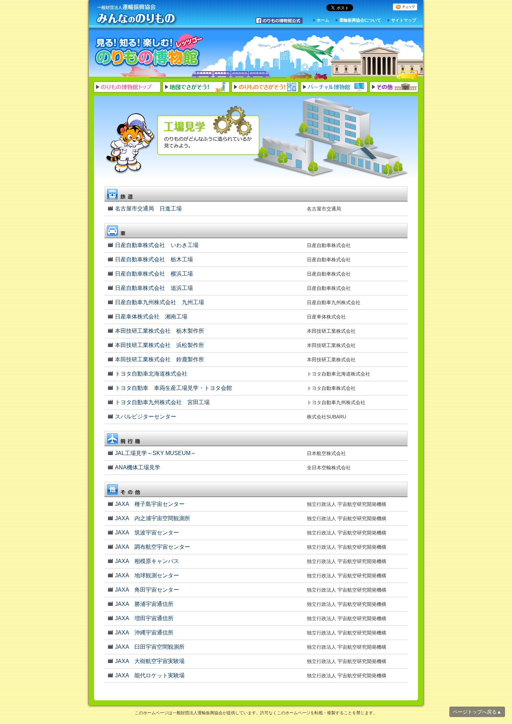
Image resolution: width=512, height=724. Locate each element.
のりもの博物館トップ (127, 87)
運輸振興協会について (360, 20)
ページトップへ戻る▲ (477, 712)
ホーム (323, 20)
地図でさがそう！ (196, 87)
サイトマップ (403, 20)
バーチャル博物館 (334, 87)
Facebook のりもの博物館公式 (279, 20)
